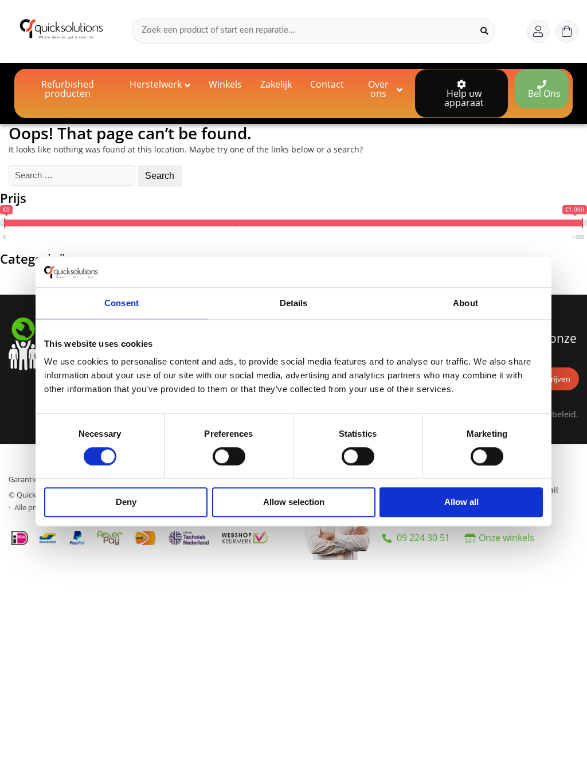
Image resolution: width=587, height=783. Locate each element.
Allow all (461, 502)
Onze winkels (506, 537)
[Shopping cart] (566, 31)
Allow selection (293, 502)
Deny (126, 502)
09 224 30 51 (422, 537)
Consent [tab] (121, 303)
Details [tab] (294, 303)
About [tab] (465, 303)
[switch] (229, 456)
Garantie (23, 479)
